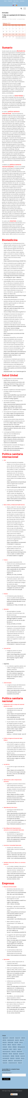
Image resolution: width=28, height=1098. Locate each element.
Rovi (22, 1058)
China (16, 1042)
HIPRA (14, 1046)
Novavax (21, 1053)
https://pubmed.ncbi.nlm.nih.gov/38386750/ (15, 261)
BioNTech (10, 1042)
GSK (9, 1046)
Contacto (14, 3)
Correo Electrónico (7, 1072)
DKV (21, 1042)
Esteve (14, 1044)
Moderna (19, 1051)
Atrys (17, 1040)
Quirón (23, 1056)
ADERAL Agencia (19, 1090)
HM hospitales (21, 1046)
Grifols (5, 1046)
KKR (14, 1049)
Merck (14, 1051)
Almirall (12, 1037)
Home (5, 1)
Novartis (15, 1053)
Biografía (10, 1)
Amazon (17, 1037)
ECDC (4, 1044)
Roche (18, 1058)
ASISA (23, 1037)
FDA (19, 1044)
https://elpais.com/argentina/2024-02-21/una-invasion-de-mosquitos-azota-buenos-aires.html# (14, 415)
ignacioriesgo (22, 19)
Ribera (12, 1058)
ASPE (4, 1040)
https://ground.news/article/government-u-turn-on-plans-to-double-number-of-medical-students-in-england (17, 553)
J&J (10, 1049)
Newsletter (22, 1)
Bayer (22, 1040)
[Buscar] (20, 8)
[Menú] (24, 8)
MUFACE (5, 1053)
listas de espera (6, 1051)
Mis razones (16, 1)
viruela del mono (13, 1062)
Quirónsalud (6, 1058)
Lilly (19, 1049)
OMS (12, 1056)
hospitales (5, 1049)
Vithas (20, 1062)
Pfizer (17, 1056)
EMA (9, 1044)
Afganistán (5, 1037)
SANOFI (10, 1060)
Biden (4, 1042)
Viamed (5, 1062)
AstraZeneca (10, 1040)
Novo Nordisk (6, 1056)
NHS (10, 1053)
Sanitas (5, 1060)
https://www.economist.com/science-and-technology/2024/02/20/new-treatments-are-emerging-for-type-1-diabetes (14, 275)
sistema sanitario (18, 1060)
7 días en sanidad (12, 19)
